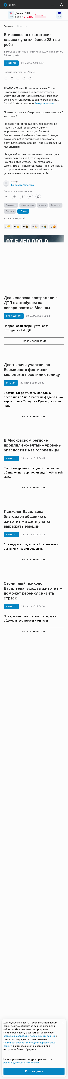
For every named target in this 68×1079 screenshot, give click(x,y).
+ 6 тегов (23, 211)
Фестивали (56, 205)
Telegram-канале (45, 103)
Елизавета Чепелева (22, 185)
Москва (42, 205)
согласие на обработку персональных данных (29, 1036)
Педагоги (10, 211)
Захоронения (27, 205)
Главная (8, 26)
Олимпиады (11, 205)
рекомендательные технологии (21, 1062)
